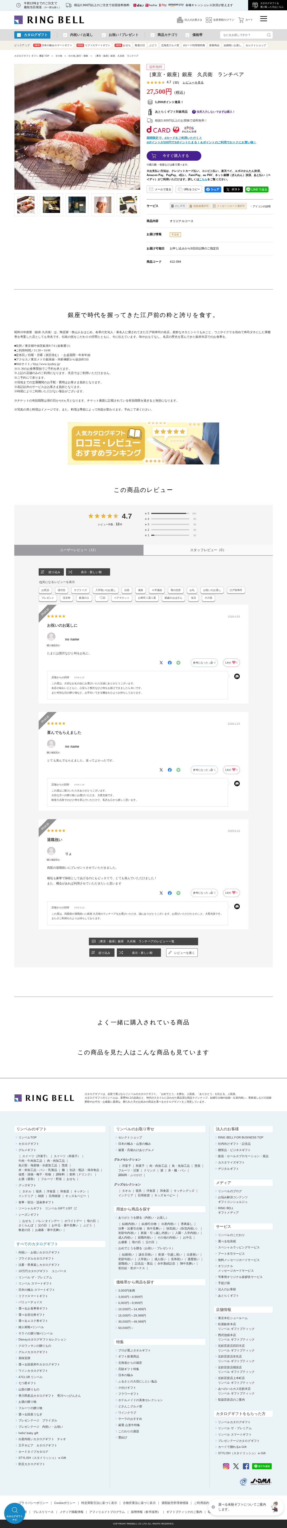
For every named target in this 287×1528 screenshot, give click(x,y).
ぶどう (153, 45)
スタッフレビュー (208, 550)
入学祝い (144, 1259)
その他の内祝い (167, 1237)
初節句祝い (125, 1259)
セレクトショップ (256, 45)
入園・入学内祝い (187, 1233)
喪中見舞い (154, 1228)
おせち (123, 45)
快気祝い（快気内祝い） (182, 1228)
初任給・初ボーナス (131, 1268)
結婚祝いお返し (233, 45)
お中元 (187, 1237)
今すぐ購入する (176, 156)
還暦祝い (194, 1259)
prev (17, 127)
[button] (275, 1507)
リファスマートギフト (94, 45)
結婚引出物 (149, 1224)
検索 (269, 35)
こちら (203, 179)
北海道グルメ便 (170, 45)
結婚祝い (128, 1254)
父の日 (150, 1242)
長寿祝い (177, 1259)
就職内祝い (145, 1237)
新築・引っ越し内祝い (155, 1233)
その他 (58, 56)
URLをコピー (192, 189)
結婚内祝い (129, 1224)
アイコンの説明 (262, 206)
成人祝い (160, 1259)
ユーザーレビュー (79, 550)
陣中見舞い (187, 1263)
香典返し (187, 1224)
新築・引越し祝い (170, 1254)
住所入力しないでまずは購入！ (216, 111)
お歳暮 (122, 1242)
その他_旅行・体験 (78, 56)
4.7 (127, 516)
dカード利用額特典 (194, 45)
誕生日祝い (146, 1254)
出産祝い (193, 1254)
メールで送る (163, 189)
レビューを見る (193, 82)
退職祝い (124, 1263)
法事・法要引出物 (130, 1228)
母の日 (136, 1242)
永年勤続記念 (166, 1263)
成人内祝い (125, 1237)
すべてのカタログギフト (37, 1244)
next (136, 127)
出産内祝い (168, 1224)
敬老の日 (140, 45)
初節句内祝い (127, 1233)
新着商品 (214, 45)
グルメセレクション (127, 1159)
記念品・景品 (144, 1263)
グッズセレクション (127, 1184)
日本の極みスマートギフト (53, 45)
